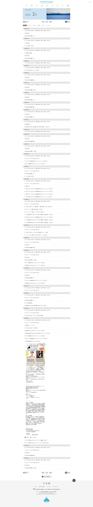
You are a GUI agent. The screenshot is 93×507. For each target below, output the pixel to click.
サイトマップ (49, 486)
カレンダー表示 (33, 437)
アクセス (35, 486)
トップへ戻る (46, 476)
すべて (25, 25)
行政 (48, 25)
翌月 (50, 21)
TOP (23, 5)
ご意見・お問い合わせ (42, 486)
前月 (43, 21)
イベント (29, 25)
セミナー (43, 25)
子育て (34, 25)
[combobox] (26, 22)
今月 (46, 21)
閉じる (28, 437)
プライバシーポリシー (56, 486)
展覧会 (39, 25)
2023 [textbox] (26, 21)
